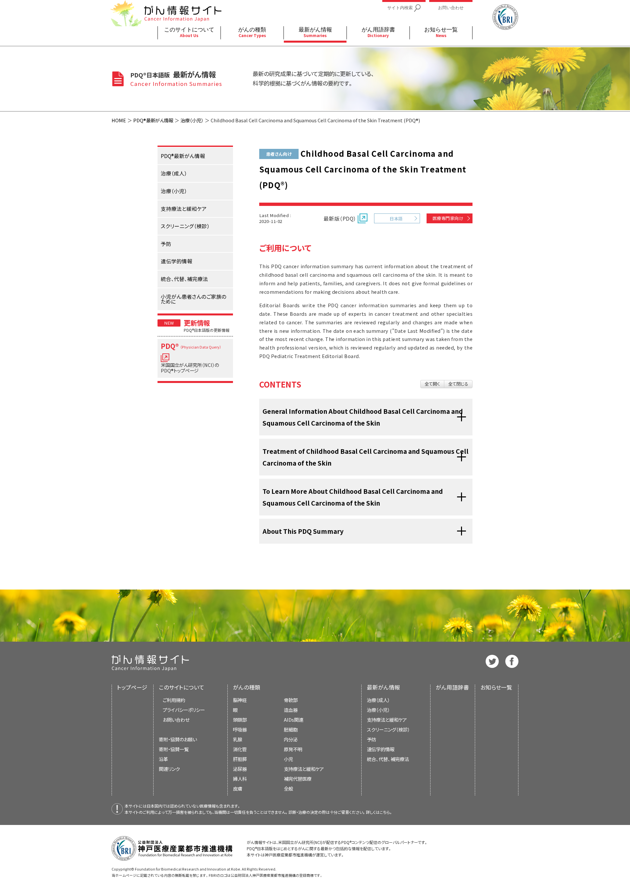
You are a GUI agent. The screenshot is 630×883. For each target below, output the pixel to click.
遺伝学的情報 (380, 749)
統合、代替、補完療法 (388, 758)
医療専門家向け (447, 218)
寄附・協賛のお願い (178, 739)
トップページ (132, 687)
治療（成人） (378, 699)
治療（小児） (191, 120)
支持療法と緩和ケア (387, 719)
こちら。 (386, 812)
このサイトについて (181, 687)
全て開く (432, 384)
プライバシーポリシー (184, 709)
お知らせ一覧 (496, 687)
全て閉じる (458, 384)
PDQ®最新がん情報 (153, 120)
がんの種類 (246, 687)
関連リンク (169, 768)
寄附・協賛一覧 (174, 749)
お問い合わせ (176, 719)
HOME (119, 120)
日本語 (396, 218)
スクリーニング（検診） (388, 729)
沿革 (163, 758)
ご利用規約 (174, 699)
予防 (371, 739)
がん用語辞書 (452, 687)
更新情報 (197, 323)
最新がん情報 (383, 687)
